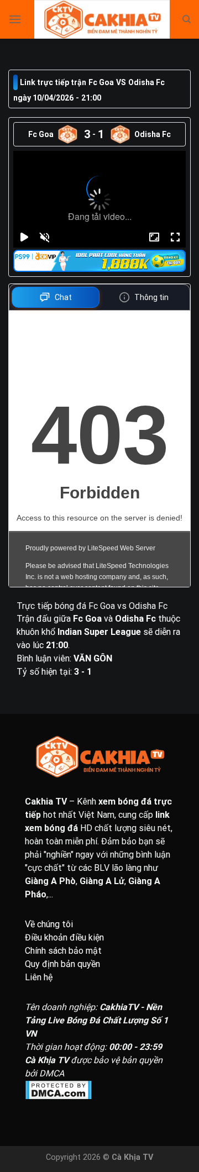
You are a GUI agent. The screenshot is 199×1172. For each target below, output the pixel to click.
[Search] (186, 19)
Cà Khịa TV (132, 1157)
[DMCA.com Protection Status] (99, 1090)
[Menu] (15, 19)
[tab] (56, 297)
